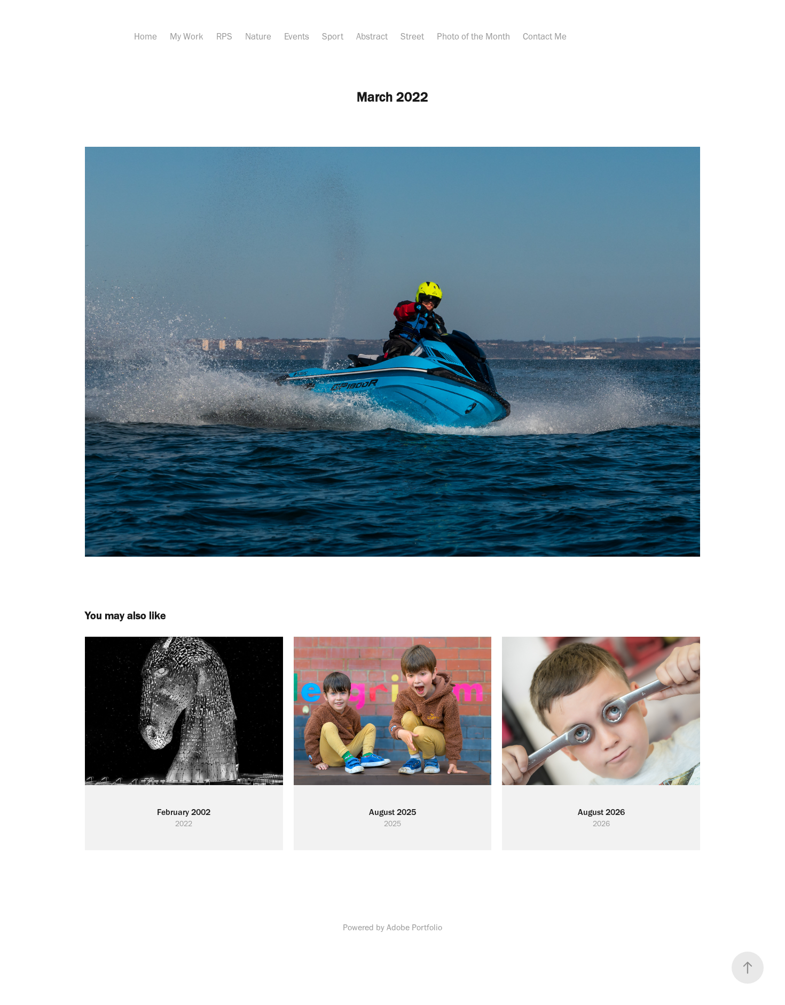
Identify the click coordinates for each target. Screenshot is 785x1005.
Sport (332, 36)
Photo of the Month (473, 36)
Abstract (372, 36)
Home (145, 36)
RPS (224, 36)
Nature (258, 36)
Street (412, 36)
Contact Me (545, 36)
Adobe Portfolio (414, 927)
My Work (186, 36)
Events (296, 36)
